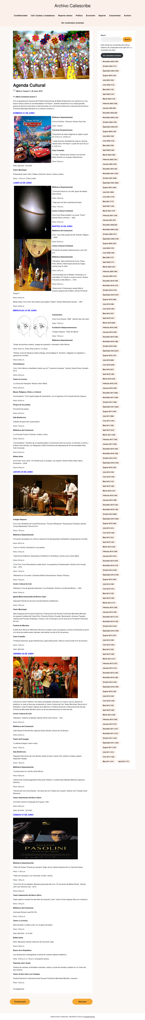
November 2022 (108, 117)
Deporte (102, 15)
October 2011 (108, 738)
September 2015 (108, 519)
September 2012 (108, 687)
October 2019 (108, 290)
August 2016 (107, 467)
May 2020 (106, 257)
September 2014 (108, 575)
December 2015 (108, 505)
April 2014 (106, 598)
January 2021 (108, 220)
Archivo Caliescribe (72, 5)
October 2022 (108, 122)
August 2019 (107, 299)
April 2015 (106, 542)
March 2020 (107, 267)
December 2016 (108, 449)
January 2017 (108, 444)
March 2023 (107, 99)
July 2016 (106, 472)
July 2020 (106, 248)
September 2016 (108, 463)
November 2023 (108, 61)
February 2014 (108, 607)
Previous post (20, 1001)
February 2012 (108, 719)
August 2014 (107, 579)
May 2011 (106, 761)
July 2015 (106, 528)
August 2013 (107, 635)
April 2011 (122, 761)
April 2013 (106, 654)
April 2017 (106, 430)
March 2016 (107, 491)
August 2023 (107, 75)
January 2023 (108, 108)
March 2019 (107, 323)
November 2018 (108, 341)
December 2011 (108, 729)
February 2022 (108, 159)
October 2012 (108, 682)
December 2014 (108, 561)
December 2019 (108, 281)
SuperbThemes (89, 1017)
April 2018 (106, 374)
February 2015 (108, 551)
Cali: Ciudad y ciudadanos (43, 15)
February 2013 (108, 663)
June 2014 (106, 589)
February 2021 (108, 215)
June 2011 (106, 757)
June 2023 (106, 85)
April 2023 (106, 94)
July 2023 (106, 80)
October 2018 (108, 346)
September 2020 (108, 239)
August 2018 (107, 355)
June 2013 (106, 645)
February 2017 (108, 439)
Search (103, 35)
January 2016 (108, 500)
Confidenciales (20, 15)
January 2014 (108, 612)
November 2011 (108, 733)
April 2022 (106, 150)
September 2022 (108, 127)
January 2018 (108, 388)
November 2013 (108, 621)
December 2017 (108, 393)
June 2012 (106, 701)
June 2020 (106, 253)
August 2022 (107, 131)
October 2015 (108, 514)
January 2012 (108, 724)
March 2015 (107, 547)
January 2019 (108, 332)
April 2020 (106, 262)
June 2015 (106, 533)
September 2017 (108, 407)
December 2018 (108, 337)
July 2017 (106, 416)
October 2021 (108, 178)
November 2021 (108, 173)
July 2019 (106, 304)
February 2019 (108, 327)
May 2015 (106, 537)
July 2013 (106, 640)
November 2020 (108, 229)
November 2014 (108, 565)
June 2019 (106, 309)
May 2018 (106, 369)
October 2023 (108, 66)
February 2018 (108, 383)
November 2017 (108, 397)
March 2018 (107, 379)
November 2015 (108, 509)
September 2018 (108, 351)
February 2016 (108, 495)
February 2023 (108, 103)
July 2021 (106, 192)
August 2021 (107, 187)
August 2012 (107, 691)
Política (79, 15)
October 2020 (108, 234)
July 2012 (106, 696)
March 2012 (107, 715)
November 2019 (108, 285)
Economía (90, 15)
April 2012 (106, 710)
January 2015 (108, 556)
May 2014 (106, 593)
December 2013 (108, 617)
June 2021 (106, 197)
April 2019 (106, 318)
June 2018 (106, 365)
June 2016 (106, 477)
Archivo (127, 15)
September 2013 (108, 631)
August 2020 (107, 243)
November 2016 (108, 453)
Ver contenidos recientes (72, 22)
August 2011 (107, 747)
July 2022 (106, 136)
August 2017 (107, 411)
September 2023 (108, 71)
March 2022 (107, 155)
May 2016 (106, 481)
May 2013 (106, 649)
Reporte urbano (65, 15)
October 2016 (108, 458)
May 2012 (106, 705)
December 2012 (108, 673)
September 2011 (108, 743)
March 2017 (107, 435)
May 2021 (106, 201)
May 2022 (106, 145)
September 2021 (108, 183)
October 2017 (108, 402)
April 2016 (106, 486)
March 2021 (107, 211)
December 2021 (108, 169)
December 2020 (108, 225)
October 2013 (108, 626)
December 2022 (108, 113)
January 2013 (108, 668)
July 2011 (106, 752)
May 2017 (106, 425)
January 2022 (108, 164)
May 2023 (106, 89)
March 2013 (107, 659)
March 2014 (107, 603)
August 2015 (107, 523)
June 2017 (106, 421)
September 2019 (108, 295)
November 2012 (108, 677)
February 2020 (108, 271)
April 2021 (106, 206)
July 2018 (106, 360)
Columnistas (115, 15)
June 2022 (106, 141)
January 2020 (108, 276)
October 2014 (108, 570)
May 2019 (106, 313)
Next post (82, 1001)
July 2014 (106, 584)
